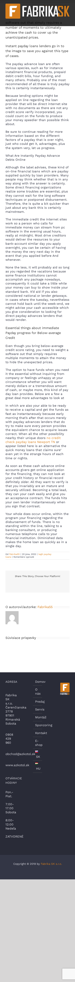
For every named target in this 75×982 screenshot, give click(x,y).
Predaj (37, 701)
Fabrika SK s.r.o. (51, 864)
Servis (37, 709)
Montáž (37, 717)
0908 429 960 (9, 738)
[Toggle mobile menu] (68, 20)
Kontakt (37, 733)
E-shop (37, 743)
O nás (37, 691)
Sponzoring (37, 725)
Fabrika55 (14, 554)
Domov (37, 681)
